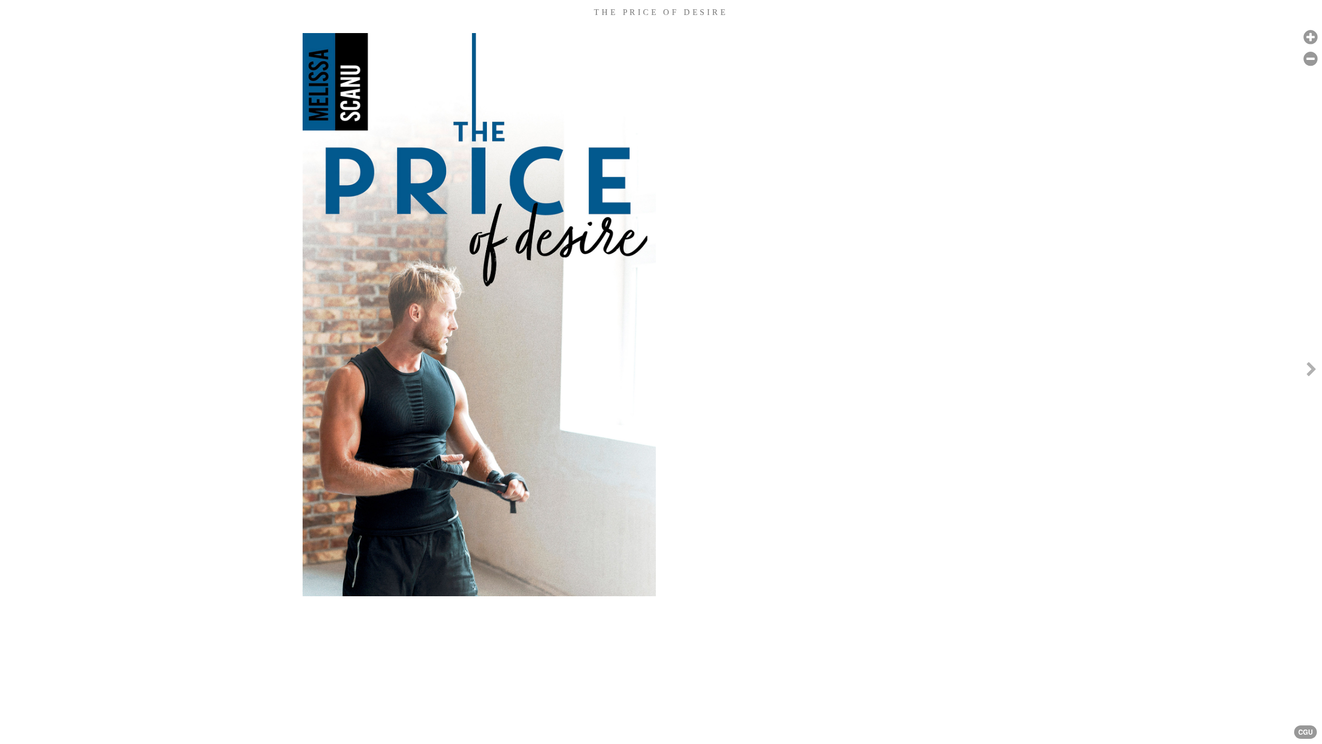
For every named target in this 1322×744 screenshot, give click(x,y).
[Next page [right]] (1311, 372)
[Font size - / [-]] (1310, 59)
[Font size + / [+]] (1310, 37)
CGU (1305, 732)
